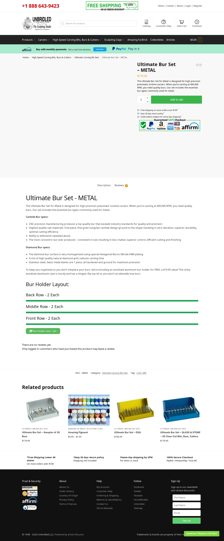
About (180, 5)
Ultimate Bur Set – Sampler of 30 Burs (41, 434)
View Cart (182, 25)
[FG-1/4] (112, 323)
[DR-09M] (112, 324)
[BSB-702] (112, 312)
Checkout (197, 25)
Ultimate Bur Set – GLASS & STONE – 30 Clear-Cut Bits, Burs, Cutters (180, 434)
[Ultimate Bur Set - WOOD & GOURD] (197, 65)
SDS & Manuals (105, 508)
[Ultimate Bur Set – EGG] (135, 410)
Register (198, 5)
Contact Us (102, 503)
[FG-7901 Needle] (112, 300)
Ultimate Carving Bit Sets (86, 57)
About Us (64, 486)
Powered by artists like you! (69, 534)
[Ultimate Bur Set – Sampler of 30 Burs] (43, 410)
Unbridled (139, 503)
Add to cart (176, 99)
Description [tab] (104, 185)
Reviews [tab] (121, 185)
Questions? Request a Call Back (201, 534)
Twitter (137, 491)
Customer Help (163, 25)
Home (161, 5)
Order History (66, 491)
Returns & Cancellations (109, 499)
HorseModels (141, 499)
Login (188, 5)
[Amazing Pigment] (89, 410)
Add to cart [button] (43, 447)
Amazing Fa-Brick (76, 429)
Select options (88, 443)
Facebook (139, 486)
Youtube (138, 495)
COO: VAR (141, 372)
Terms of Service (68, 503)
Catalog (146, 25)
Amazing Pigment (78, 432)
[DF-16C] (112, 301)
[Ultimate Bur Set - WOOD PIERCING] (200, 65)
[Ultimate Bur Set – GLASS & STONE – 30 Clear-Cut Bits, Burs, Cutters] (181, 410)
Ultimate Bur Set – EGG (127, 432)
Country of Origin (68, 495)
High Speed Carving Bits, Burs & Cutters (51, 57)
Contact (170, 5)
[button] (196, 39)
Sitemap (138, 508)
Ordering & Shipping (108, 495)
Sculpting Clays (95, 429)
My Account (103, 486)
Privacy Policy (66, 499)
